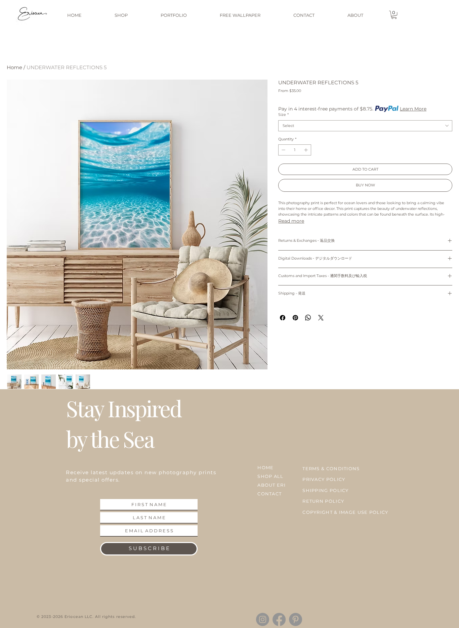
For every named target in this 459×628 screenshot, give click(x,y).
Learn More (413, 109)
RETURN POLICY (323, 501)
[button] (394, 15)
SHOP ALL (270, 476)
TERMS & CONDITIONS (331, 468)
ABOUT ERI (271, 485)
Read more (291, 221)
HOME (265, 467)
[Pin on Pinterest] (295, 318)
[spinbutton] (294, 150)
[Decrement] (282, 150)
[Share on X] (321, 318)
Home (14, 67)
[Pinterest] (295, 619)
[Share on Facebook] (283, 318)
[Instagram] (262, 619)
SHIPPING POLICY (325, 490)
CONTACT (269, 493)
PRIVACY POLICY (323, 479)
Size (283, 114)
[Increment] (306, 150)
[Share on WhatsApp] (308, 318)
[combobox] (365, 125)
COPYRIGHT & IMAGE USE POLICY (345, 512)
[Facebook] (279, 619)
